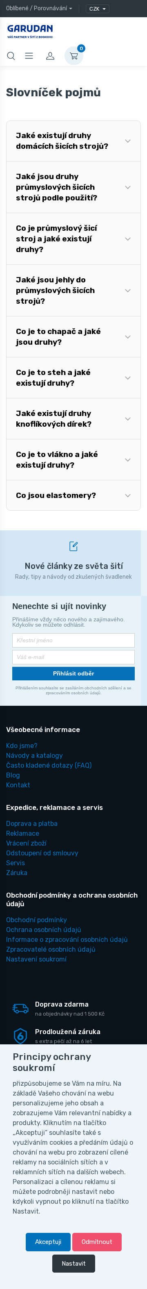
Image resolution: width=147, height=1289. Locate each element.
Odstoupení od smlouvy (42, 853)
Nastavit (74, 1263)
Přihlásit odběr (73, 673)
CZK (94, 9)
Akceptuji (48, 1242)
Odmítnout (97, 1242)
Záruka (16, 873)
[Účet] (50, 55)
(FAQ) (48, 765)
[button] (73, 140)
